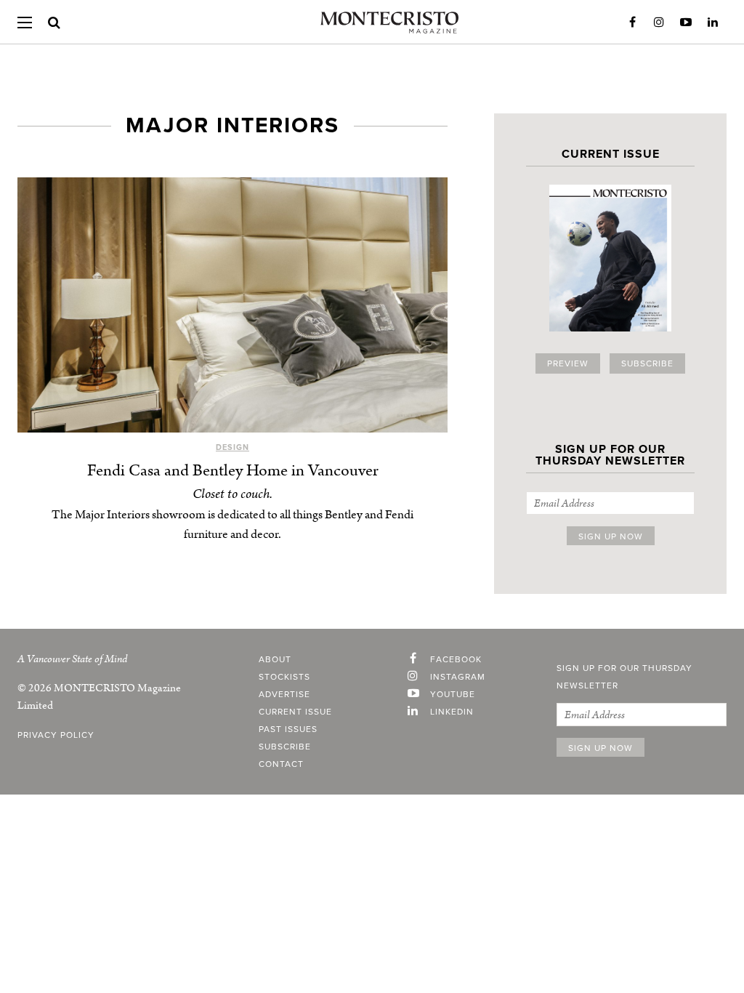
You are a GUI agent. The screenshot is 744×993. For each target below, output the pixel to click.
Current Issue (295, 712)
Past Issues (288, 729)
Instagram (659, 22)
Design (232, 447)
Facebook (632, 22)
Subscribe (647, 363)
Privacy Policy (55, 735)
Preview (568, 363)
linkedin (452, 712)
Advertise (284, 694)
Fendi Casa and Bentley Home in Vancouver (233, 471)
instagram (457, 677)
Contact (281, 764)
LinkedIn (712, 22)
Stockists (284, 677)
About (275, 659)
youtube (452, 694)
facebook (456, 659)
